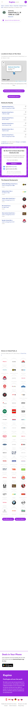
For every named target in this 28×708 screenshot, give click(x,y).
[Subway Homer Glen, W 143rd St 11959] (14, 193)
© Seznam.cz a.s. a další (22, 81)
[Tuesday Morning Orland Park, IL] (4, 370)
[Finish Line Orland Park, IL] (23, 370)
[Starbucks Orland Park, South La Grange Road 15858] (14, 107)
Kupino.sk (21, 700)
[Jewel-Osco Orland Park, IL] (4, 436)
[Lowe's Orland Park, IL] (23, 386)
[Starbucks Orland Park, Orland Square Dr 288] (14, 124)
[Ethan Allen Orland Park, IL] (13, 428)
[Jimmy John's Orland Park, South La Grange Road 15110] (14, 200)
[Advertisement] (14, 37)
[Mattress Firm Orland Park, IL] (4, 420)
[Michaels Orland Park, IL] (13, 478)
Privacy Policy (14, 166)
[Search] (25, 2)
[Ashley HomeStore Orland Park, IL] (23, 395)
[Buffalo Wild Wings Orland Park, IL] (13, 370)
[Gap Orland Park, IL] (13, 453)
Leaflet (16, 81)
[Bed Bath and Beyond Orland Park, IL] (13, 461)
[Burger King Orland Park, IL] (23, 478)
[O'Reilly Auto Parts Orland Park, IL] (23, 511)
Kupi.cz (12, 700)
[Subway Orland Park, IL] (13, 494)
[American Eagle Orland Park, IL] (23, 453)
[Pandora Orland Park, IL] (13, 362)
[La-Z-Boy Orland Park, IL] (4, 428)
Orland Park (16, 5)
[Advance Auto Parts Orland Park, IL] (23, 494)
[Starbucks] (4, 13)
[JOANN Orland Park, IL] (13, 436)
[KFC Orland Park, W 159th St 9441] (14, 207)
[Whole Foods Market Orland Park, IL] (4, 411)
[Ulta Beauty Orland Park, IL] (4, 494)
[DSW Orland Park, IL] (23, 403)
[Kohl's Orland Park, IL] (23, 428)
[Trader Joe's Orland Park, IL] (23, 378)
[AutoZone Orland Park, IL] (13, 511)
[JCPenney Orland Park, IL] (4, 478)
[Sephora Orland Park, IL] (13, 444)
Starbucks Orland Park (14, 67)
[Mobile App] (7, 665)
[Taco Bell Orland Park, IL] (4, 486)
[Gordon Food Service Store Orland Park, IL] (4, 461)
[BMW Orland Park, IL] (13, 502)
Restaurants (10, 16)
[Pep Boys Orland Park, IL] (4, 502)
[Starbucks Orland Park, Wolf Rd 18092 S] (14, 118)
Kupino (2, 5)
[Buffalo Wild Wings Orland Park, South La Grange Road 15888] (14, 185)
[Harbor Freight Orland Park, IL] (23, 461)
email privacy (18, 171)
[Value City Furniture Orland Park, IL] (23, 444)
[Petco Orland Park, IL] (13, 395)
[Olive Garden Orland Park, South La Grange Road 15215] (14, 214)
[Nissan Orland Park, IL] (23, 502)
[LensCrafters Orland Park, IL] (13, 378)
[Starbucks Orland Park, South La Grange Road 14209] (14, 135)
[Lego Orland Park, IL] (13, 411)
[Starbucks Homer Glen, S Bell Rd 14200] (14, 130)
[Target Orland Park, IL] (4, 386)
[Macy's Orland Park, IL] (4, 403)
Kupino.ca (9, 700)
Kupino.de (15, 700)
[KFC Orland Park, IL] (23, 486)
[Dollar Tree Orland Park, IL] (23, 469)
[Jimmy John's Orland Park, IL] (4, 395)
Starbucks (4, 141)
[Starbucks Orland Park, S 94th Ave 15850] (14, 113)
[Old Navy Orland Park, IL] (4, 444)
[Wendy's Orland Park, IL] (4, 378)
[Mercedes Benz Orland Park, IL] (4, 511)
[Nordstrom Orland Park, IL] (13, 403)
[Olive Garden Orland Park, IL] (13, 486)
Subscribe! (13, 163)
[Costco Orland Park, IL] (13, 420)
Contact (6, 705)
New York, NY (5, 143)
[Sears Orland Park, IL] (23, 420)
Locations (7, 5)
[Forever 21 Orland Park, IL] (4, 453)
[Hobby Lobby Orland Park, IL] (13, 469)
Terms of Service (12, 705)
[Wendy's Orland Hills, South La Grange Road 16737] (14, 222)
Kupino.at (6, 700)
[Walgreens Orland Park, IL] (4, 362)
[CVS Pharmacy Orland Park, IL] (23, 436)
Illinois (11, 5)
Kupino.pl (18, 700)
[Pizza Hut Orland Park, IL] (23, 362)
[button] (11, 20)
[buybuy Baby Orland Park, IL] (23, 411)
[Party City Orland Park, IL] (13, 386)
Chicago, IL (18, 141)
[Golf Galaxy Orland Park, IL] (4, 469)
